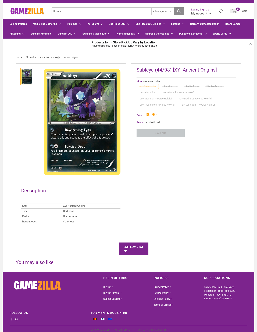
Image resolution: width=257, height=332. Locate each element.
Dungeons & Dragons (191, 33)
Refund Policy (161, 293)
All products (32, 57)
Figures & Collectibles (157, 33)
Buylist (107, 287)
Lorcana (175, 24)
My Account (199, 13)
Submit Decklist (111, 298)
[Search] (179, 11)
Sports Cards (220, 33)
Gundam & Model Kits (94, 33)
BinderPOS (160, 330)
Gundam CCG (65, 33)
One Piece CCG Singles (148, 24)
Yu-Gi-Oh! (93, 24)
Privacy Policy (161, 287)
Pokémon (72, 24)
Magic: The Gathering (45, 24)
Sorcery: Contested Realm (204, 24)
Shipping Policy (162, 298)
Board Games (232, 24)
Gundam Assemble (41, 33)
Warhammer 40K (125, 33)
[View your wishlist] (221, 11)
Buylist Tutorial (111, 293)
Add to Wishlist (133, 247)
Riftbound (15, 33)
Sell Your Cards (18, 24)
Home (19, 57)
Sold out (160, 133)
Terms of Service (162, 304)
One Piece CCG (117, 24)
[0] (233, 11)
